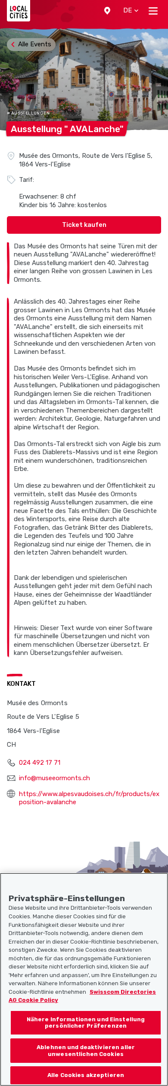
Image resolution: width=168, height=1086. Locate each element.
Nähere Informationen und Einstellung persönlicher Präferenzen (86, 1022)
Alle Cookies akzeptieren (85, 1075)
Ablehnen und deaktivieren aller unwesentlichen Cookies (86, 1050)
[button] (107, 11)
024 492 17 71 (39, 762)
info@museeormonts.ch (54, 778)
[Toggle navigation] (153, 10)
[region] (84, 979)
